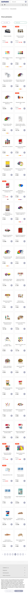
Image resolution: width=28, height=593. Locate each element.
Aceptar (18, 591)
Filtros (5, 22)
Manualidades (13, 8)
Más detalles (8, 591)
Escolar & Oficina (5, 8)
